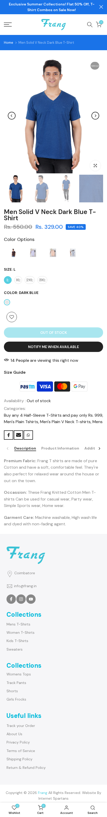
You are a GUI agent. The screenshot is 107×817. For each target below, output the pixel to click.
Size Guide (15, 372)
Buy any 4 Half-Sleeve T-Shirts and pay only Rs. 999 (53, 415)
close (101, 7)
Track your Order (20, 725)
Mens (97, 421)
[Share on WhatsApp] (28, 435)
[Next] (95, 116)
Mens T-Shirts (18, 624)
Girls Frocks (16, 699)
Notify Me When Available (53, 346)
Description (25, 448)
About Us (14, 734)
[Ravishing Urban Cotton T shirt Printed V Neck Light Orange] (53, 254)
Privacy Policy (18, 742)
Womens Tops (18, 674)
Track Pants (16, 682)
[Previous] (12, 116)
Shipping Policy (19, 759)
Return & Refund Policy (26, 767)
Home (8, 42)
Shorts (12, 691)
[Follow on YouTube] (31, 599)
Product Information (60, 448)
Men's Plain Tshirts (21, 421)
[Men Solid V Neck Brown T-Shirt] (13, 254)
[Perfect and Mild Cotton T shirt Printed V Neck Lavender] (33, 254)
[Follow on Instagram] (21, 599)
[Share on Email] (18, 435)
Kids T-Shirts (17, 640)
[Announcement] (51, 7)
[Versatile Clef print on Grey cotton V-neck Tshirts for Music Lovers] (72, 254)
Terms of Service (20, 750)
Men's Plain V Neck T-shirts (65, 421)
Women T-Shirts (20, 632)
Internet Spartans (53, 798)
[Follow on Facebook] (11, 599)
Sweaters (14, 649)
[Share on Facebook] (8, 435)
